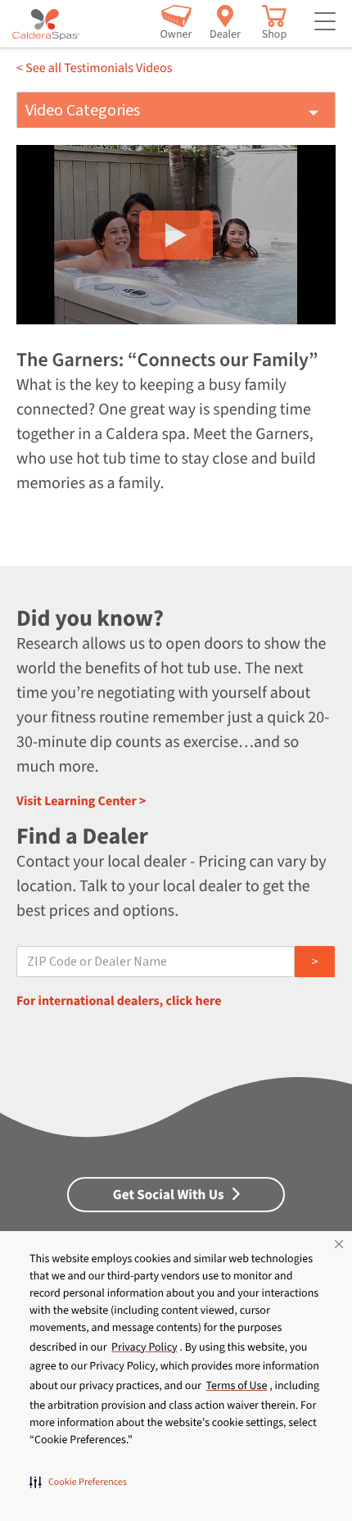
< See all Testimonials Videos (94, 69)
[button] (78, 1482)
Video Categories (82, 110)
